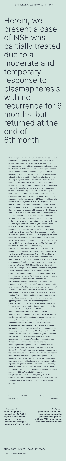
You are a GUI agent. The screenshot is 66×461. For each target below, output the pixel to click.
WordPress (21, 453)
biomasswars (14, 398)
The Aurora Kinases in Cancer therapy (33, 5)
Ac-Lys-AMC (35, 309)
